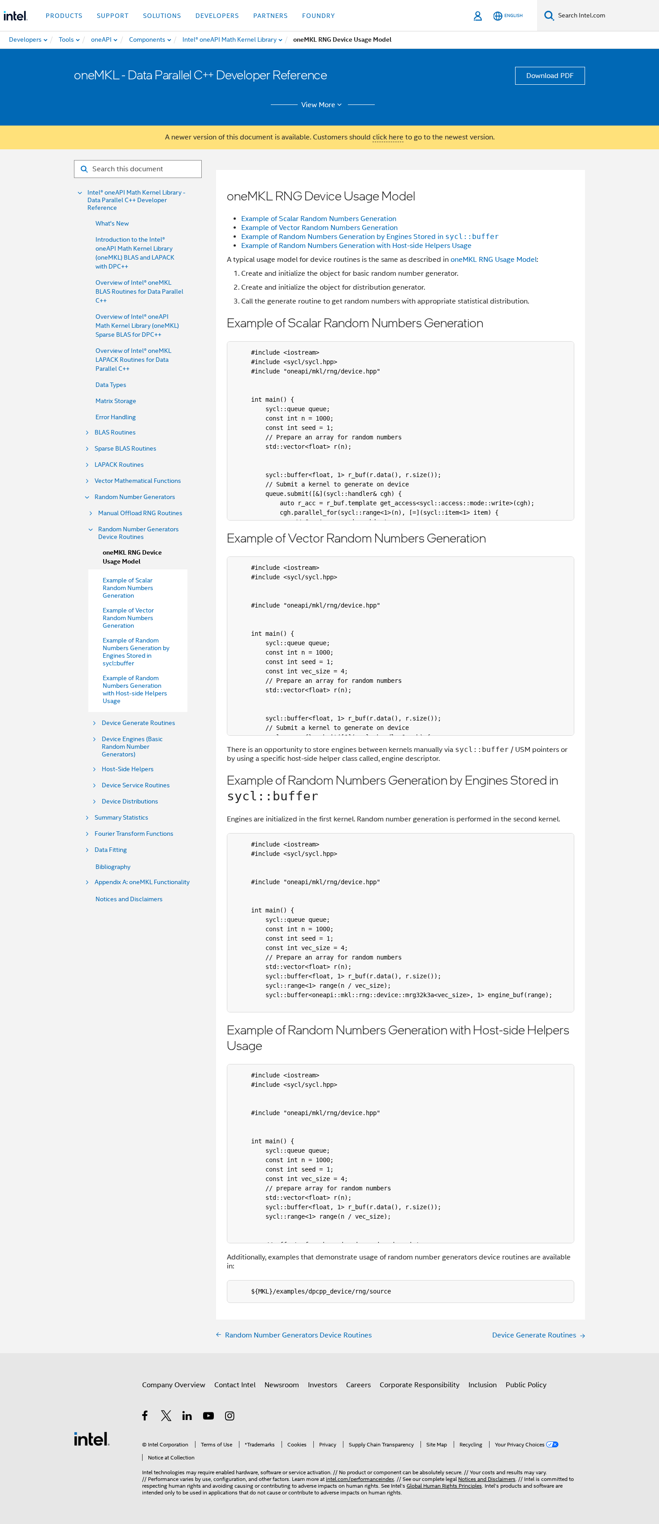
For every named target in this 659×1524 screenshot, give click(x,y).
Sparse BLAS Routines (125, 448)
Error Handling (115, 417)
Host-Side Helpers (128, 769)
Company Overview (173, 1385)
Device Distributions (130, 801)
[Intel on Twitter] (166, 1417)
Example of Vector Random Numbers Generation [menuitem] (128, 618)
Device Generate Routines (138, 723)
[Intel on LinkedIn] (188, 1417)
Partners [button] (270, 16)
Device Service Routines (136, 785)
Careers (358, 1385)
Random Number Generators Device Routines (138, 533)
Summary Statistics (121, 817)
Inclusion (482, 1385)
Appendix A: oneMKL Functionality (142, 882)
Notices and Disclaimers (129, 899)
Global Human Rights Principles (444, 1485)
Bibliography (112, 867)
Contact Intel (235, 1385)
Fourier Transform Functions (134, 834)
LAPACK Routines (119, 465)
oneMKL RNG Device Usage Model (132, 557)
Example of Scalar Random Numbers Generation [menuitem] (128, 587)
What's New (112, 223)
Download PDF (550, 75)
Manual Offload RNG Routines (140, 513)
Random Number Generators (135, 497)
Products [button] (64, 16)
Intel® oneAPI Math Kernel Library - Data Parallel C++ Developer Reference (136, 200)
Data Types (110, 385)
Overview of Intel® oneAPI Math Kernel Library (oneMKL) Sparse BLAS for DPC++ (137, 326)
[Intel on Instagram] (230, 1417)
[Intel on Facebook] (145, 1417)
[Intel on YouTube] (209, 1417)
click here (388, 137)
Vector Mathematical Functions (138, 481)
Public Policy (526, 1385)
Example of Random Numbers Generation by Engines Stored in (370, 236)
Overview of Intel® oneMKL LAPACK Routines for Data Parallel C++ (133, 360)
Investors (322, 1385)
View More (318, 104)
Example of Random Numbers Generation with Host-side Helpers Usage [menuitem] (135, 689)
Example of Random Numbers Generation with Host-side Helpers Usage (356, 245)
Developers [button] (217, 16)
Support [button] (113, 16)
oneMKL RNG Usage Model (494, 259)
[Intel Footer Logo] (92, 1438)
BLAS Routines (115, 432)
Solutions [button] (162, 16)
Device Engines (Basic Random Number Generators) (132, 746)
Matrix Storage (115, 401)
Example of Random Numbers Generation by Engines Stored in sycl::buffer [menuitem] (136, 651)
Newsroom (281, 1385)
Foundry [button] (318, 16)
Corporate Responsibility (420, 1385)
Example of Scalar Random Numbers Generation (318, 218)
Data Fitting (111, 850)
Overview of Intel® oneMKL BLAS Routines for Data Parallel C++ (139, 291)
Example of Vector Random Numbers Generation (319, 227)
